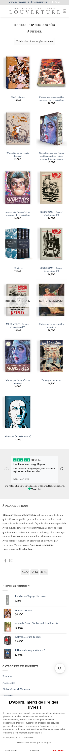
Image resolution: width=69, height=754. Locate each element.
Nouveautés (9, 683)
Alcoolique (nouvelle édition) (18, 436)
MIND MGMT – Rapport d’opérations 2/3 (51, 270)
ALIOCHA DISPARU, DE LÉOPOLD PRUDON (28, 2)
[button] (5, 11)
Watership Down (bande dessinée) (17, 155)
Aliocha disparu (18, 97)
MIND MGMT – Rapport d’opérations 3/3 (51, 214)
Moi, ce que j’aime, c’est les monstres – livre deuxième (18, 214)
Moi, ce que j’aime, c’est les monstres (51, 326)
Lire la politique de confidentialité (18, 737)
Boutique (20, 25)
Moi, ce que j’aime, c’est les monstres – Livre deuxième (51, 99)
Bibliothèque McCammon (16, 689)
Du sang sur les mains (51, 380)
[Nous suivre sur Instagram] (56, 2)
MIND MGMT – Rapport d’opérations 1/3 (17, 326)
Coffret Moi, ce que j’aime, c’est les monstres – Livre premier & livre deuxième (51, 156)
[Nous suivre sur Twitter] (59, 2)
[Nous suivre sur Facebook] (52, 2)
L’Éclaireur (18, 268)
